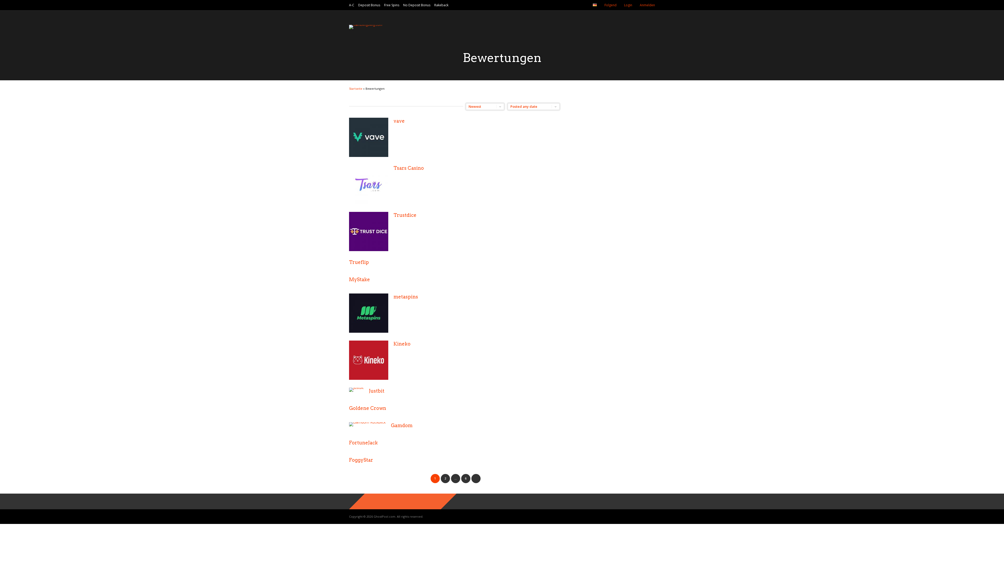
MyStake (359, 279)
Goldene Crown (367, 408)
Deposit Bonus (369, 5)
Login (628, 5)
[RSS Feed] (583, 5)
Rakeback (441, 5)
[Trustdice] (368, 249)
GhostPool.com (384, 516)
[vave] (368, 155)
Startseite (355, 89)
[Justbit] (356, 387)
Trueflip (359, 262)
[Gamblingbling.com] (365, 24)
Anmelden (647, 5)
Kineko (401, 344)
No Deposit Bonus (416, 5)
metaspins (405, 297)
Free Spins (391, 5)
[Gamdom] (367, 422)
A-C (351, 5)
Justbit (376, 391)
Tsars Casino (408, 168)
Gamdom (402, 425)
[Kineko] (368, 378)
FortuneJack (363, 442)
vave (399, 121)
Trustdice (405, 215)
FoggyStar (361, 460)
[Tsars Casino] (368, 202)
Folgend (610, 5)
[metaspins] (368, 331)
